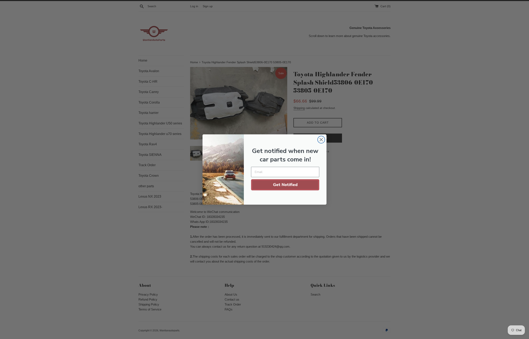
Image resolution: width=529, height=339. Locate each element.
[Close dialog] (321, 139)
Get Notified (285, 184)
